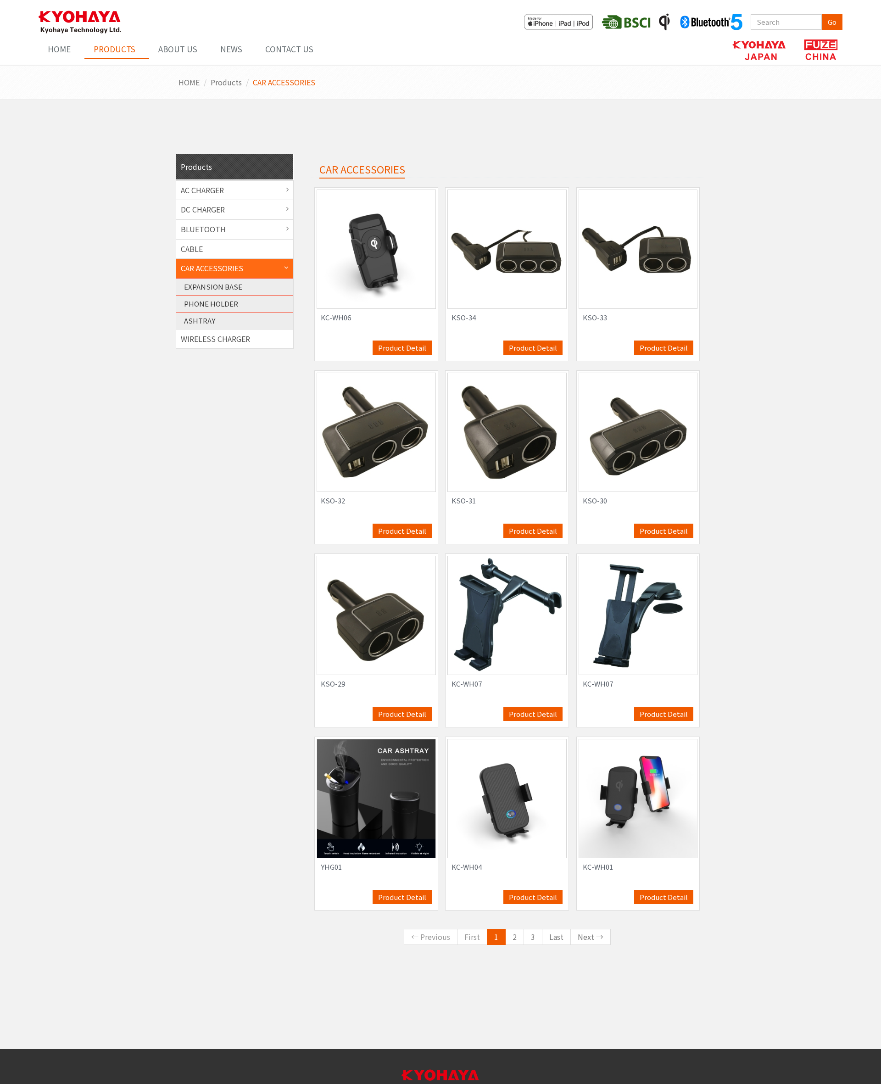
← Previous (430, 936)
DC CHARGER (203, 209)
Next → (590, 936)
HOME (59, 49)
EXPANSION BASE (213, 286)
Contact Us (289, 49)
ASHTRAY (199, 320)
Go (832, 22)
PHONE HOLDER (211, 303)
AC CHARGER (202, 190)
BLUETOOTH (203, 229)
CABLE (192, 248)
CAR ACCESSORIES (212, 268)
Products (114, 49)
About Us (177, 49)
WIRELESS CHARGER (215, 338)
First (472, 936)
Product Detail (402, 347)
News (231, 49)
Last (556, 936)
